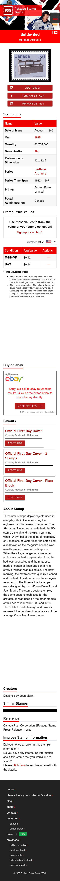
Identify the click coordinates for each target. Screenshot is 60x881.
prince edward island (21, 860)
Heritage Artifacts (40, 171)
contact (11, 812)
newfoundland (17, 850)
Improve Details (33, 103)
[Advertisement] (30, 329)
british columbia (18, 845)
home (10, 789)
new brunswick (18, 865)
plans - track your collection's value (29, 795)
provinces (13, 840)
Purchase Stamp (33, 95)
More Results (27, 406)
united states (17, 828)
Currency (32, 241)
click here (19, 765)
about (10, 806)
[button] (48, 257)
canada (14, 823)
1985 (37, 137)
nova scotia (16, 855)
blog (9, 801)
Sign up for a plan (28, 232)
